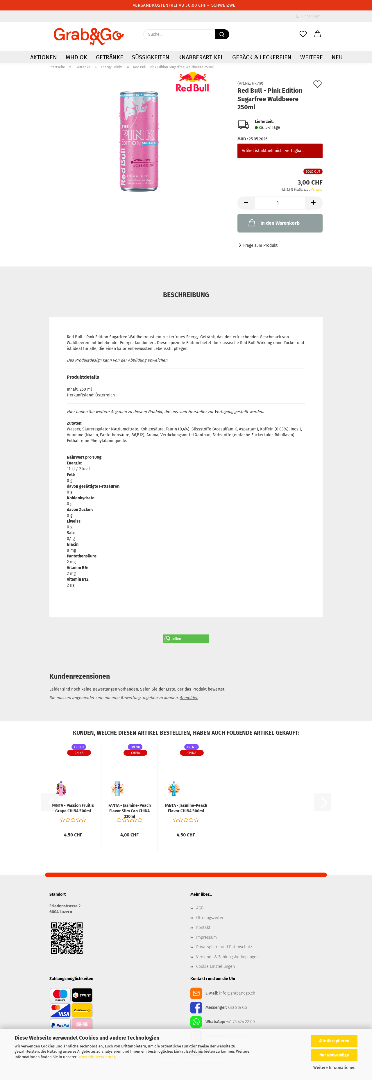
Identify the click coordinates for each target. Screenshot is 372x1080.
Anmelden (189, 697)
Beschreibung (186, 295)
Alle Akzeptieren (334, 1040)
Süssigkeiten (150, 57)
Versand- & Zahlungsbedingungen (227, 956)
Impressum (206, 937)
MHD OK (76, 57)
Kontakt (203, 927)
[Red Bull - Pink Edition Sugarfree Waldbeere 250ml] (139, 141)
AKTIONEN (43, 57)
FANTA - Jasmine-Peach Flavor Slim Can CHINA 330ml (129, 811)
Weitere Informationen (334, 1067)
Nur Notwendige (334, 1055)
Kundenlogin (310, 16)
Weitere (311, 57)
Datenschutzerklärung (96, 1057)
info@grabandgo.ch (237, 992)
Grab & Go (237, 1007)
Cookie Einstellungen (215, 966)
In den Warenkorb (280, 223)
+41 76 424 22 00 (240, 1021)
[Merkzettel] (303, 34)
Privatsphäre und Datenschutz (224, 947)
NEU (337, 57)
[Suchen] (222, 34)
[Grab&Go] (88, 36)
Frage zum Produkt (260, 245)
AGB (199, 908)
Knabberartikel (200, 57)
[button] (317, 34)
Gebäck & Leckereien (261, 57)
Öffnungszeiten (210, 917)
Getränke (109, 57)
